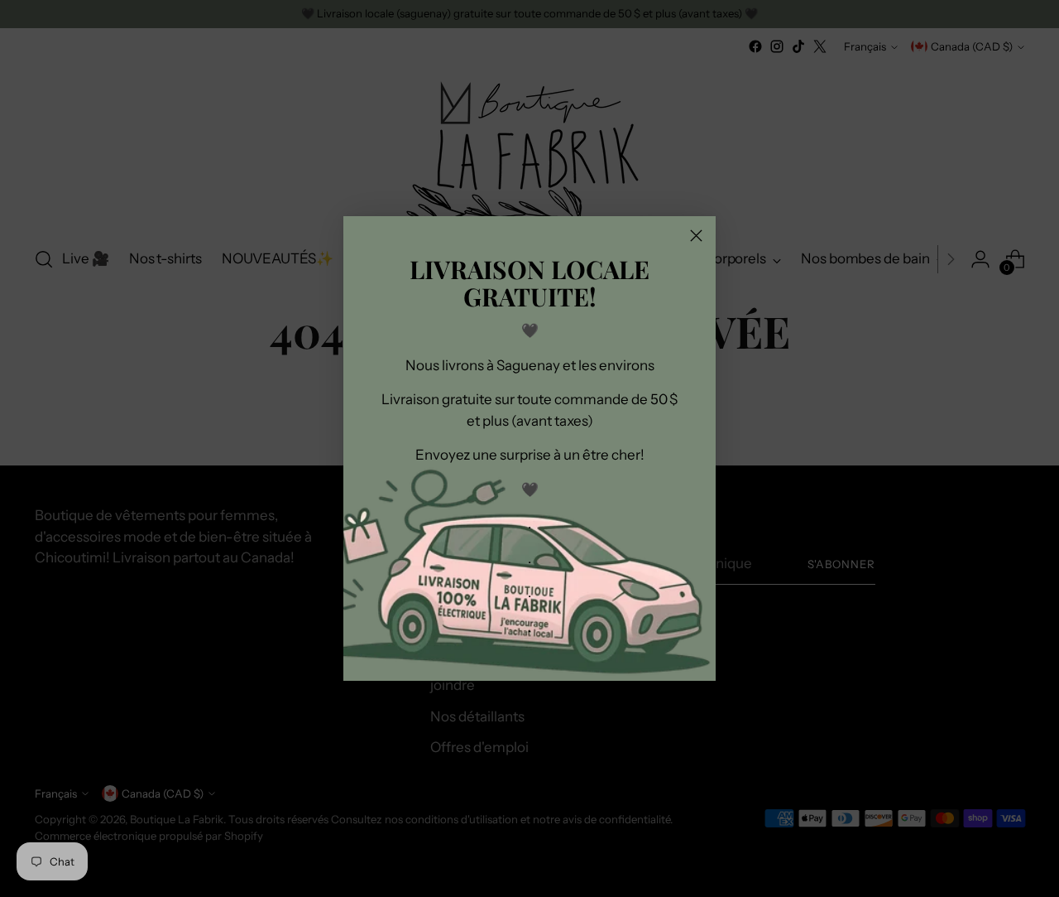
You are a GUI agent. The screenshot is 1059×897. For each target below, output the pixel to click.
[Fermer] (696, 235)
